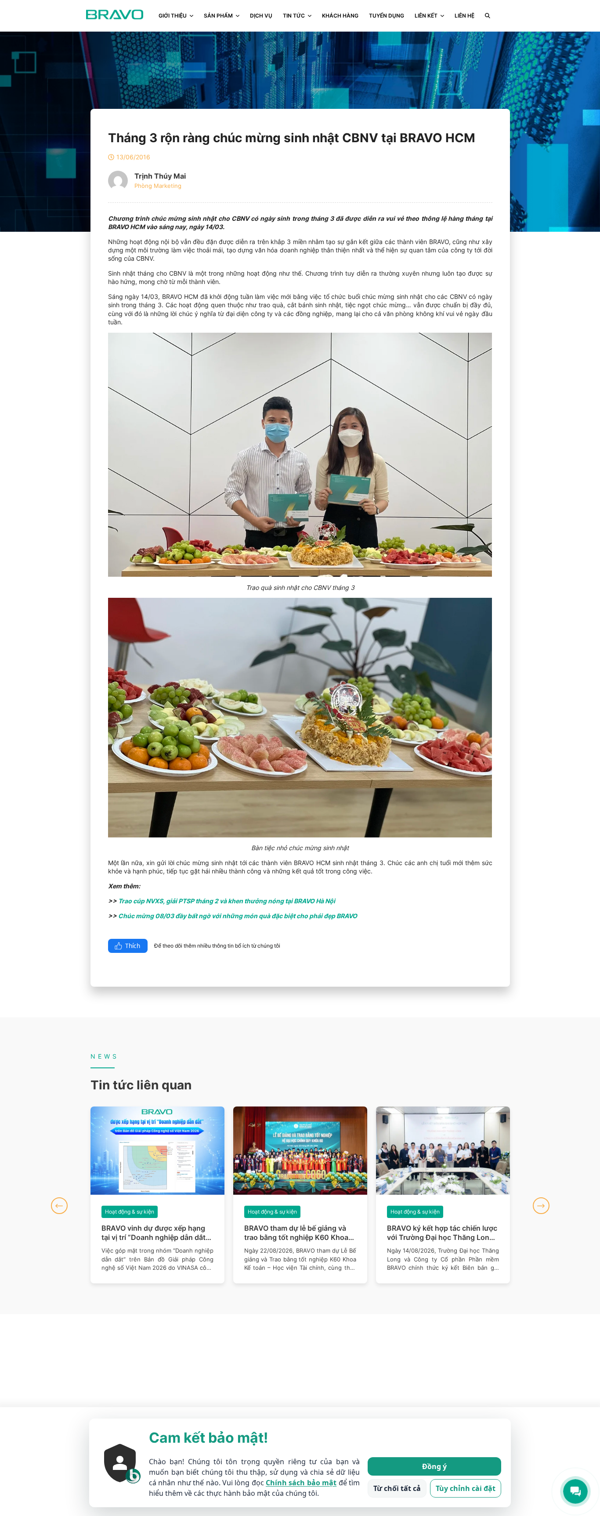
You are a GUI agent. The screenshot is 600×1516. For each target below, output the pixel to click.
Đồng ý (434, 1466)
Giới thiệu (173, 15)
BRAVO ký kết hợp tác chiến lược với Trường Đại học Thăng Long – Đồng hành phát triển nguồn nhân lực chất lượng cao (300, 1233)
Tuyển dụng (386, 15)
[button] (59, 1205)
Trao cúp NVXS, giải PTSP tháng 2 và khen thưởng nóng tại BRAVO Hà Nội (226, 901)
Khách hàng (340, 15)
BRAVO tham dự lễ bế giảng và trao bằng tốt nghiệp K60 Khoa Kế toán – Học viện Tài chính (153, 1233)
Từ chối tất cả (397, 1488)
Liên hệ (464, 15)
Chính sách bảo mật (301, 1482)
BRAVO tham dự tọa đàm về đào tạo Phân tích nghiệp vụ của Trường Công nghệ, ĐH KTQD (440, 1233)
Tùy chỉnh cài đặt (465, 1488)
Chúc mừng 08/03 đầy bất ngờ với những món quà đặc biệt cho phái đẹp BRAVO (237, 916)
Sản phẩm (218, 15)
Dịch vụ (261, 15)
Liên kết (426, 15)
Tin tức (294, 15)
